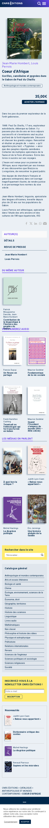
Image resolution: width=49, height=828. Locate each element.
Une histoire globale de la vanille (34, 533)
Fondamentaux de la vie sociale (36, 374)
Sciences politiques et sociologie (21, 659)
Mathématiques (12, 625)
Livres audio (10, 620)
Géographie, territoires (15, 603)
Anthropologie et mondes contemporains (22, 86)
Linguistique (10, 616)
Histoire (8, 608)
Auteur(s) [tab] (11, 234)
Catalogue (26, 788)
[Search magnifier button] (42, 555)
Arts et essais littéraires (16, 580)
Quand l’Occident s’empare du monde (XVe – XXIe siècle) (35, 426)
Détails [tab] (9, 240)
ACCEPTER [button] (25, 822)
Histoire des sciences (15, 612)
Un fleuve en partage (10, 374)
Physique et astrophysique (17, 637)
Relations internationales (16, 646)
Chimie (8, 588)
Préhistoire (10, 642)
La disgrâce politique (9, 532)
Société (8, 667)
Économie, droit (12, 599)
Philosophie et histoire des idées (21, 633)
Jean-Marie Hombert (15, 63)
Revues (8, 650)
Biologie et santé (13, 584)
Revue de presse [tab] (15, 247)
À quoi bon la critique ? (10, 483)
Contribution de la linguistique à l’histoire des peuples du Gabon (11, 324)
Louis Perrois (12, 259)
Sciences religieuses (15, 663)
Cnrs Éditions (10, 788)
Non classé (10, 629)
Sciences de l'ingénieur (16, 654)
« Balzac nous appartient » (35, 483)
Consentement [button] (10, 822)
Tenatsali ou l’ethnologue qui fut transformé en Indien (11, 428)
